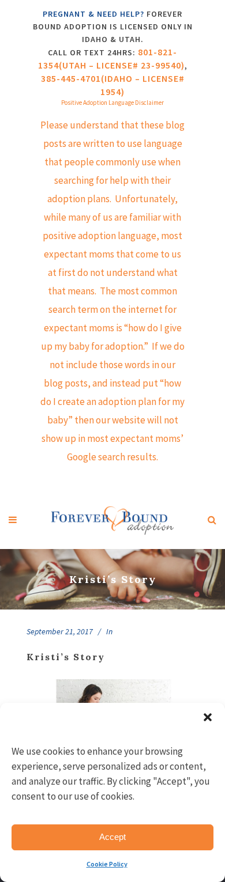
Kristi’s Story (66, 657)
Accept (112, 837)
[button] (207, 717)
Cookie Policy (107, 864)
